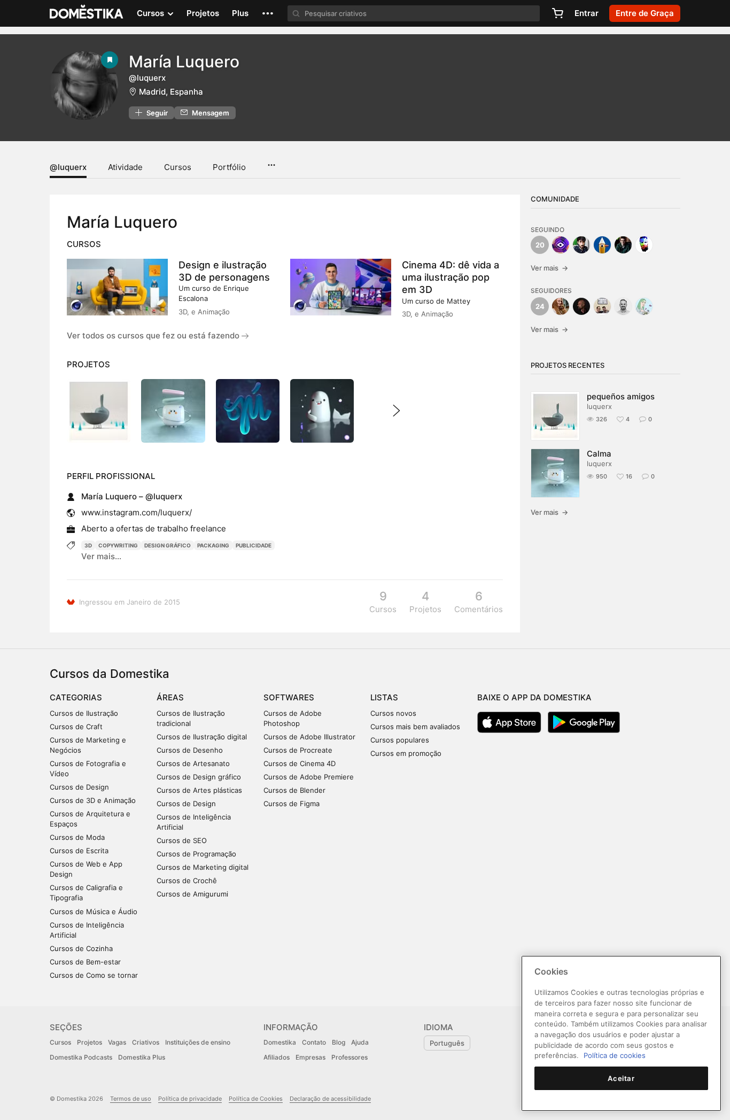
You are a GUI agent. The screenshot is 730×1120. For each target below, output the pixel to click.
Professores (349, 1057)
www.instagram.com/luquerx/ (136, 512)
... (271, 161)
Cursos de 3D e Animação (93, 800)
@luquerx (68, 167)
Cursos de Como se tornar (94, 975)
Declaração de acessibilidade (330, 1098)
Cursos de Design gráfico (199, 777)
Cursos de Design (79, 787)
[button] (267, 13)
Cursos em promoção (405, 753)
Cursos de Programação (196, 853)
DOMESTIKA (87, 13)
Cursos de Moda (77, 837)
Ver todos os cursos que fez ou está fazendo (154, 335)
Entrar (586, 13)
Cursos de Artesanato (193, 763)
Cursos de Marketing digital (202, 867)
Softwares (288, 697)
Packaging (213, 545)
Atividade (125, 167)
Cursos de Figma (291, 803)
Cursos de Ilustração (84, 713)
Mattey (458, 301)
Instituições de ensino (197, 1042)
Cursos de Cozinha (81, 948)
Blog (338, 1042)
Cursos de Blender (294, 790)
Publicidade (253, 545)
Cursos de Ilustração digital (202, 736)
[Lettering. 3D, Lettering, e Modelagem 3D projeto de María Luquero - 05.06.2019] (247, 411)
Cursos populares (399, 740)
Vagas (117, 1042)
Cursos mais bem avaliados (415, 726)
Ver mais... (101, 556)
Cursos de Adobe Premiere (308, 777)
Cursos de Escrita (79, 850)
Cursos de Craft (76, 726)
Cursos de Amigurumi (192, 894)
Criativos (145, 1042)
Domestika (279, 1042)
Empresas (310, 1057)
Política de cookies (615, 1055)
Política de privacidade (190, 1098)
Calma (599, 454)
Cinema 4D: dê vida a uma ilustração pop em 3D (450, 277)
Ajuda (360, 1042)
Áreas (170, 697)
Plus (240, 13)
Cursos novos (393, 713)
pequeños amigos (621, 396)
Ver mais (549, 268)
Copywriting (118, 545)
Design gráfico (167, 545)
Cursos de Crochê (187, 880)
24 (540, 306)
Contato (314, 1042)
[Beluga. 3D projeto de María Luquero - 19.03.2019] (322, 411)
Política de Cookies (256, 1098)
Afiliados (276, 1057)
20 (540, 245)
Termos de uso (130, 1098)
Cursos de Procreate (297, 750)
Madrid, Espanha (171, 92)
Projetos (203, 13)
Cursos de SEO (182, 840)
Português (447, 1043)
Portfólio (229, 167)
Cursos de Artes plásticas (199, 790)
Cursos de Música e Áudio (93, 911)
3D (88, 545)
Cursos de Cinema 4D (299, 763)
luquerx (599, 406)
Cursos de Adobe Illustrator (309, 736)
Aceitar (621, 1078)
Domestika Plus (141, 1057)
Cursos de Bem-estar (85, 961)
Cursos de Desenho (190, 750)
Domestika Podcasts (81, 1057)
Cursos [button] (151, 13)
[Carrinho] (557, 13)
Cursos (177, 167)
